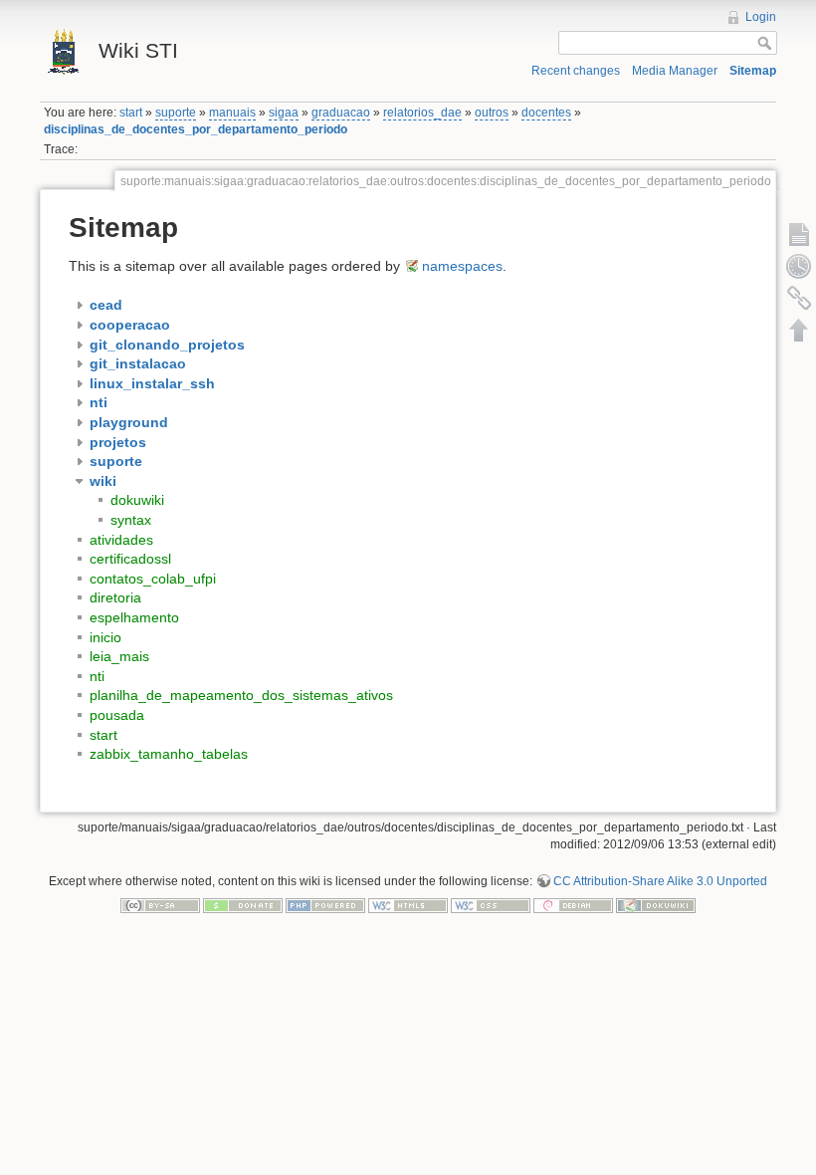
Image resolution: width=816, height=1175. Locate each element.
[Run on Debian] (573, 904)
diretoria (115, 597)
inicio (105, 637)
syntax (130, 520)
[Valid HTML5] (408, 904)
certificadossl (130, 559)
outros (492, 112)
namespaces (462, 266)
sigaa (284, 112)
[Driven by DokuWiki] (656, 904)
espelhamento (134, 617)
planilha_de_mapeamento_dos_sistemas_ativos (241, 695)
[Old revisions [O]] (799, 266)
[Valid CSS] (490, 904)
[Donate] (243, 904)
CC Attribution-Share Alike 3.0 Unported (660, 881)
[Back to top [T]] (799, 330)
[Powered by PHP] (325, 904)
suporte (175, 112)
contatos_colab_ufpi (153, 579)
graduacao (340, 112)
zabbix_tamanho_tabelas (169, 754)
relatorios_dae (422, 112)
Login (760, 17)
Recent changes (575, 71)
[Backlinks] (799, 298)
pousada (117, 715)
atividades (121, 540)
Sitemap (752, 71)
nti (97, 676)
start (130, 112)
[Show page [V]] (799, 234)
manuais (232, 112)
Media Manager (674, 71)
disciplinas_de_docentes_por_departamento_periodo (195, 129)
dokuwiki (137, 500)
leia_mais (119, 656)
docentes (546, 112)
